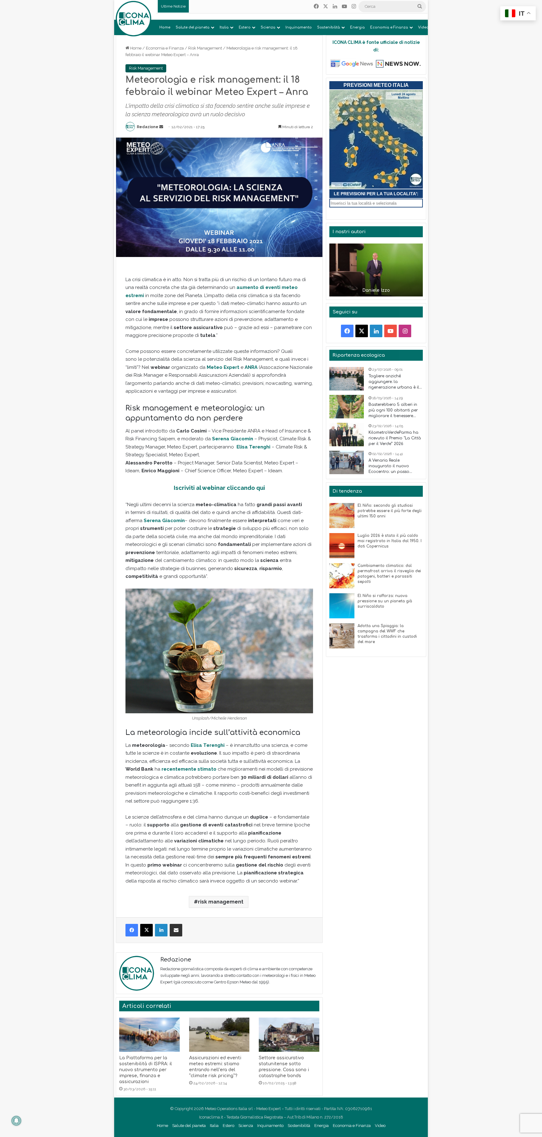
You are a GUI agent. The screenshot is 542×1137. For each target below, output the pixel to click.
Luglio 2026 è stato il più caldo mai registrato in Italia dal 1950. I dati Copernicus (390, 540)
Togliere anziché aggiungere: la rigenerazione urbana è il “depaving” (394, 382)
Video (423, 27)
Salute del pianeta (193, 27)
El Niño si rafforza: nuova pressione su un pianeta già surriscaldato (385, 601)
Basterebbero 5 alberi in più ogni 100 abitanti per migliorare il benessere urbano (393, 410)
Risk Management (205, 48)
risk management (220, 902)
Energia (357, 27)
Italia (224, 27)
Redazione (147, 127)
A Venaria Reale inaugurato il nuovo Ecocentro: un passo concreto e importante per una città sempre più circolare (395, 466)
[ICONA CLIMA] (133, 18)
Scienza (268, 27)
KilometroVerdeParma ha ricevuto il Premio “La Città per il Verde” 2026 (395, 438)
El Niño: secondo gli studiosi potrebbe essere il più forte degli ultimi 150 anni (390, 510)
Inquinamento (298, 27)
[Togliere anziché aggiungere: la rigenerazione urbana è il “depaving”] (346, 378)
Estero (245, 27)
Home (164, 27)
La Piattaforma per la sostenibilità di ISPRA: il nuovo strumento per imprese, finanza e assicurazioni (145, 1070)
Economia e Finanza (389, 27)
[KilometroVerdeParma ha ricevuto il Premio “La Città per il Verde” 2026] (346, 434)
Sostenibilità (328, 27)
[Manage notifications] (16, 1121)
